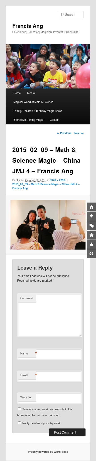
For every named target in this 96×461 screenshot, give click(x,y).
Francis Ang (27, 25)
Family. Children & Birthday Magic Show (37, 111)
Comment (26, 298)
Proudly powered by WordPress (48, 452)
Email (28, 375)
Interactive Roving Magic (28, 119)
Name (28, 353)
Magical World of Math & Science (33, 102)
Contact (54, 119)
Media (31, 93)
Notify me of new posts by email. (41, 423)
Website (25, 397)
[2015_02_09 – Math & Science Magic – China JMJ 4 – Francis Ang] (47, 225)
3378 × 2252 (57, 180)
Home (17, 93)
